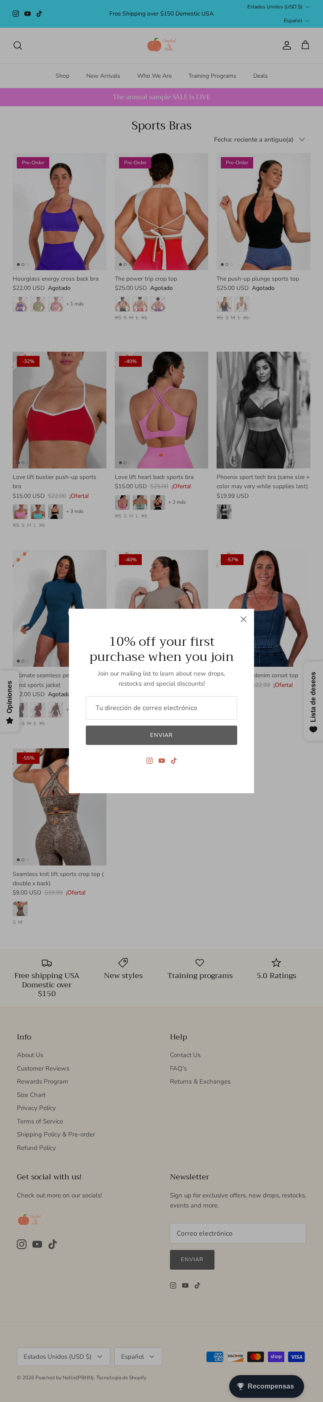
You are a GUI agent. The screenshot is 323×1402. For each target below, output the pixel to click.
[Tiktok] (174, 761)
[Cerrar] (243, 619)
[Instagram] (149, 761)
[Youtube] (162, 761)
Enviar (161, 735)
